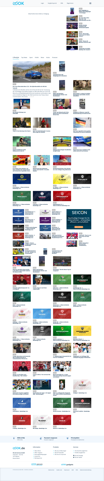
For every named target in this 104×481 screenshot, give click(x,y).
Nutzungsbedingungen (40, 454)
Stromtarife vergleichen (81, 451)
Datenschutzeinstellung (85, 470)
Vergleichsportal (52, 3)
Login (42, 3)
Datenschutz (51, 470)
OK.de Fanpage (79, 455)
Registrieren (70, 3)
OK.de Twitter (78, 457)
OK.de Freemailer (59, 452)
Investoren (37, 456)
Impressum (66, 470)
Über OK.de (37, 451)
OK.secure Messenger (60, 451)
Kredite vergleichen (80, 452)
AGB (73, 470)
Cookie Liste (59, 470)
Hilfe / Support (38, 452)
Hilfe (62, 3)
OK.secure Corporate (60, 454)
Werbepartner (38, 458)
